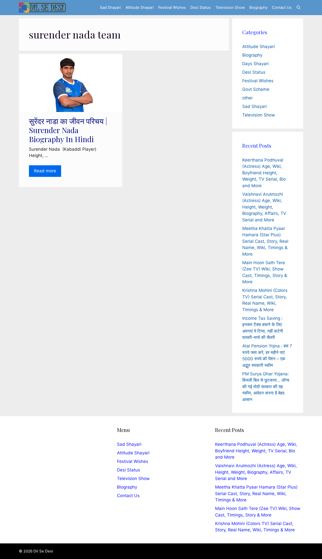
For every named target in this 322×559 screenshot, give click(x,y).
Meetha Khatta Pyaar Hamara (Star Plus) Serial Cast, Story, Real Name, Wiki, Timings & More (265, 241)
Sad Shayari (110, 7)
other (247, 97)
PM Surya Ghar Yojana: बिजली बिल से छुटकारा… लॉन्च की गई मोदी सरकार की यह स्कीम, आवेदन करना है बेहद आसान (265, 386)
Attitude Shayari (140, 7)
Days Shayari (255, 63)
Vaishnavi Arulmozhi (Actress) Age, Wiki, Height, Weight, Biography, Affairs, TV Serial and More (264, 207)
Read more (45, 170)
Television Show (230, 7)
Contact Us (282, 7)
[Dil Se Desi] (42, 7)
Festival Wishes (172, 7)
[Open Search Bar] (298, 7)
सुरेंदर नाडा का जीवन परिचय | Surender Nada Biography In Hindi (68, 130)
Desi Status (200, 7)
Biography (258, 7)
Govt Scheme (255, 89)
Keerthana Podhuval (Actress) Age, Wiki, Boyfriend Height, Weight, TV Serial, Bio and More (264, 172)
